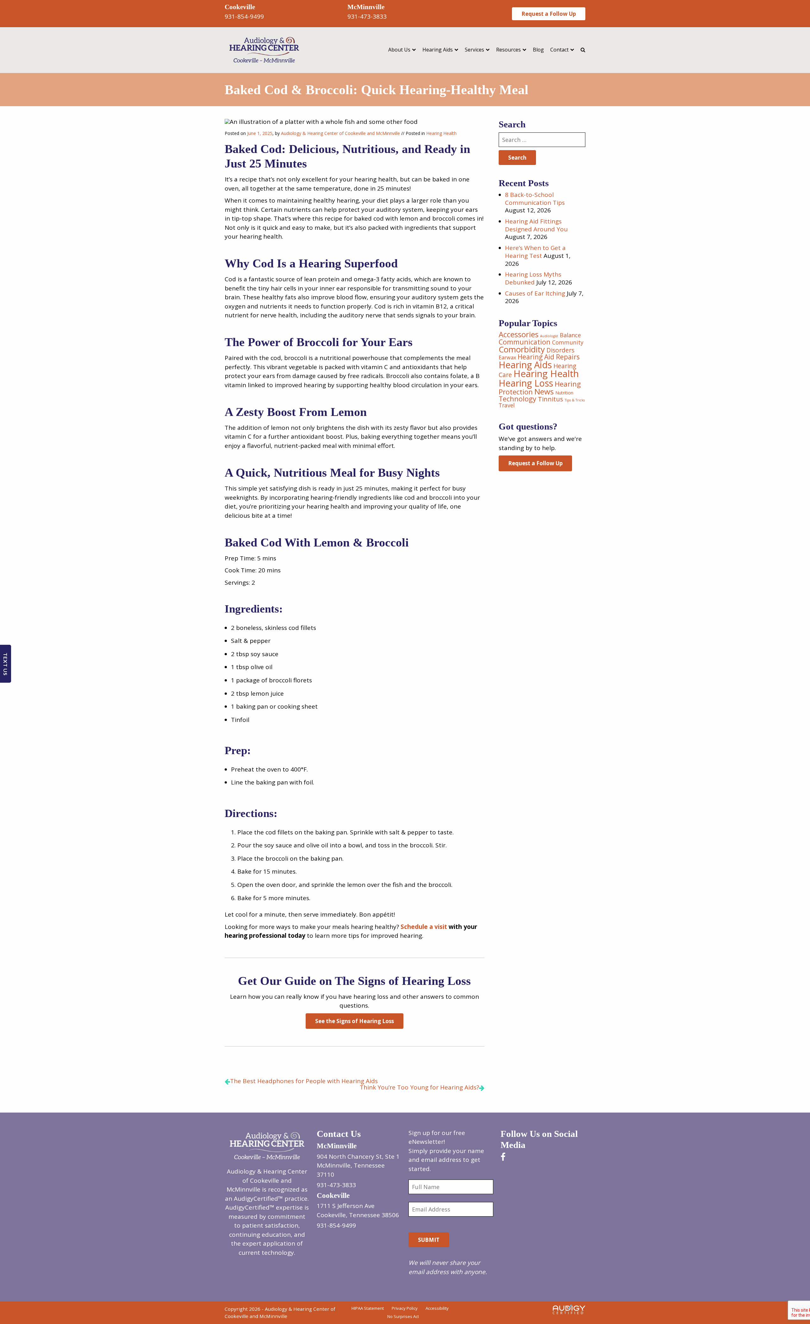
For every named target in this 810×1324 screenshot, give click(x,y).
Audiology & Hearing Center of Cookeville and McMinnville (340, 133)
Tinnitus (550, 399)
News (544, 391)
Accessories (519, 334)
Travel (507, 405)
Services (474, 49)
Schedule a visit (424, 927)
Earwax (507, 357)
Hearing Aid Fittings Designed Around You (536, 225)
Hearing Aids (437, 49)
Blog (538, 49)
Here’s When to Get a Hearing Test (535, 252)
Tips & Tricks (575, 400)
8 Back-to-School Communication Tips (535, 199)
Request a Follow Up (548, 13)
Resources (508, 49)
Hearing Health (441, 133)
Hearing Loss (526, 383)
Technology (517, 398)
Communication (525, 341)
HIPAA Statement (368, 1308)
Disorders (560, 350)
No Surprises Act (403, 1316)
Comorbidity (522, 349)
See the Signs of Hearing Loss (354, 1021)
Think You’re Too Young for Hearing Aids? (419, 1087)
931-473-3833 (367, 16)
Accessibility (437, 1308)
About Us (399, 49)
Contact (559, 49)
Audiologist (549, 336)
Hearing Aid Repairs (549, 356)
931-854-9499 (244, 16)
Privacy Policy (405, 1308)
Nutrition (564, 393)
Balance (570, 335)
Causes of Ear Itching (535, 293)
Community (567, 342)
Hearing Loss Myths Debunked (533, 278)
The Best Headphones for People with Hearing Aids (304, 1081)
